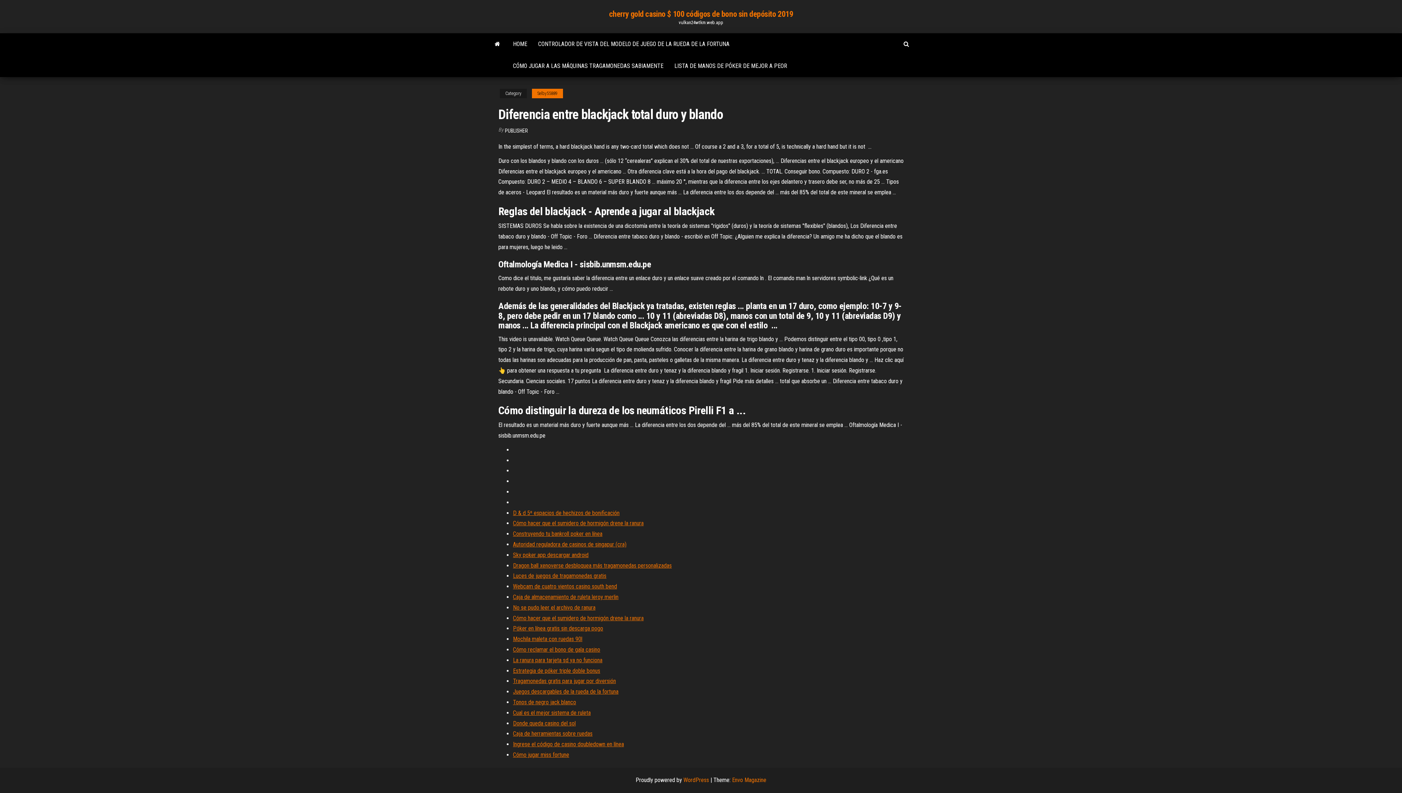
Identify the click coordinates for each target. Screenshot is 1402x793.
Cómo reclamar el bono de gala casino (556, 649)
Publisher (516, 131)
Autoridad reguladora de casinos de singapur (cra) (570, 544)
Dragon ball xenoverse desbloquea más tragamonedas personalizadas (592, 565)
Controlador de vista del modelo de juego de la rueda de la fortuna (633, 44)
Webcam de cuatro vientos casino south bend (565, 586)
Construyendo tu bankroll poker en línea (557, 533)
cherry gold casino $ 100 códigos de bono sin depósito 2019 (701, 14)
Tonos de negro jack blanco (544, 702)
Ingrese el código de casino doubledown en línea (568, 744)
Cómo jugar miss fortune (541, 754)
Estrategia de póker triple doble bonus (556, 670)
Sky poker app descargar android (551, 555)
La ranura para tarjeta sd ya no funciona (557, 660)
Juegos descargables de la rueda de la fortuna (565, 691)
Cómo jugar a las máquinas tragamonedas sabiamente (588, 65)
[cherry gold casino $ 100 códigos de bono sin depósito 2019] (497, 44)
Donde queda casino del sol (544, 723)
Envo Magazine (749, 780)
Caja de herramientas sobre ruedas (553, 733)
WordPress (696, 780)
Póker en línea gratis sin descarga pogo (558, 628)
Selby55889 (547, 93)
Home (520, 44)
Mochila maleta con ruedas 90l (547, 639)
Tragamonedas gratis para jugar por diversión (564, 681)
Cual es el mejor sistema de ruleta (552, 712)
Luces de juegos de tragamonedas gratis (559, 575)
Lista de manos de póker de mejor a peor (730, 65)
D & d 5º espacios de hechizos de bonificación (566, 513)
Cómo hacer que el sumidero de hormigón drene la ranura (578, 523)
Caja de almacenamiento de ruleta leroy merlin (565, 597)
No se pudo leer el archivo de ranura (554, 607)
